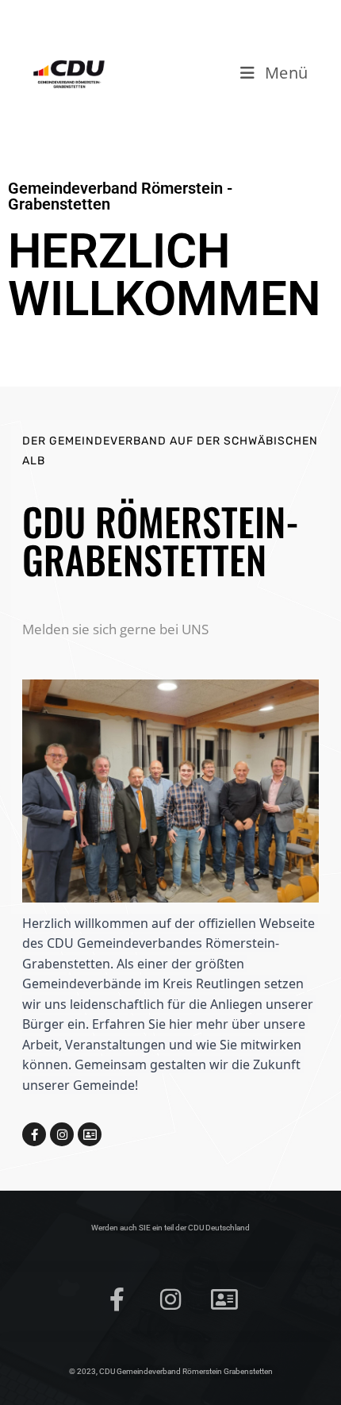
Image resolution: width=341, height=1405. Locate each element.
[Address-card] (90, 1134)
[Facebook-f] (34, 1134)
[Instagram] (62, 1134)
